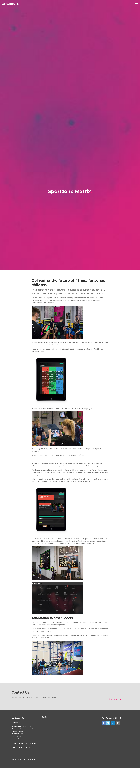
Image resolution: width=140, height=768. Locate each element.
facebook (104, 723)
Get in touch (115, 699)
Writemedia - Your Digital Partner (10, 3)
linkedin (113, 723)
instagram (118, 723)
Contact (45, 717)
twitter (108, 723)
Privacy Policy (21, 759)
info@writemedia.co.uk (26, 743)
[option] (70, 192)
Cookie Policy (31, 759)
